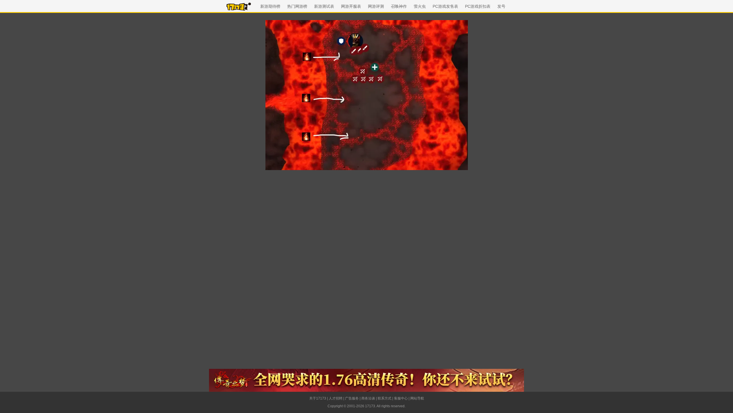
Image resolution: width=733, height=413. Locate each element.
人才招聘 (335, 398)
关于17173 (317, 398)
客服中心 (401, 398)
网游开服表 (351, 6)
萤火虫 (420, 6)
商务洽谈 (368, 398)
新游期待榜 (270, 6)
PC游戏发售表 (445, 6)
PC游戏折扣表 (477, 6)
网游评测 (376, 6)
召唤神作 (399, 6)
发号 (501, 6)
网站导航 (417, 398)
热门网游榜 (297, 6)
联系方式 (384, 398)
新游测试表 (324, 6)
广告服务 (352, 398)
